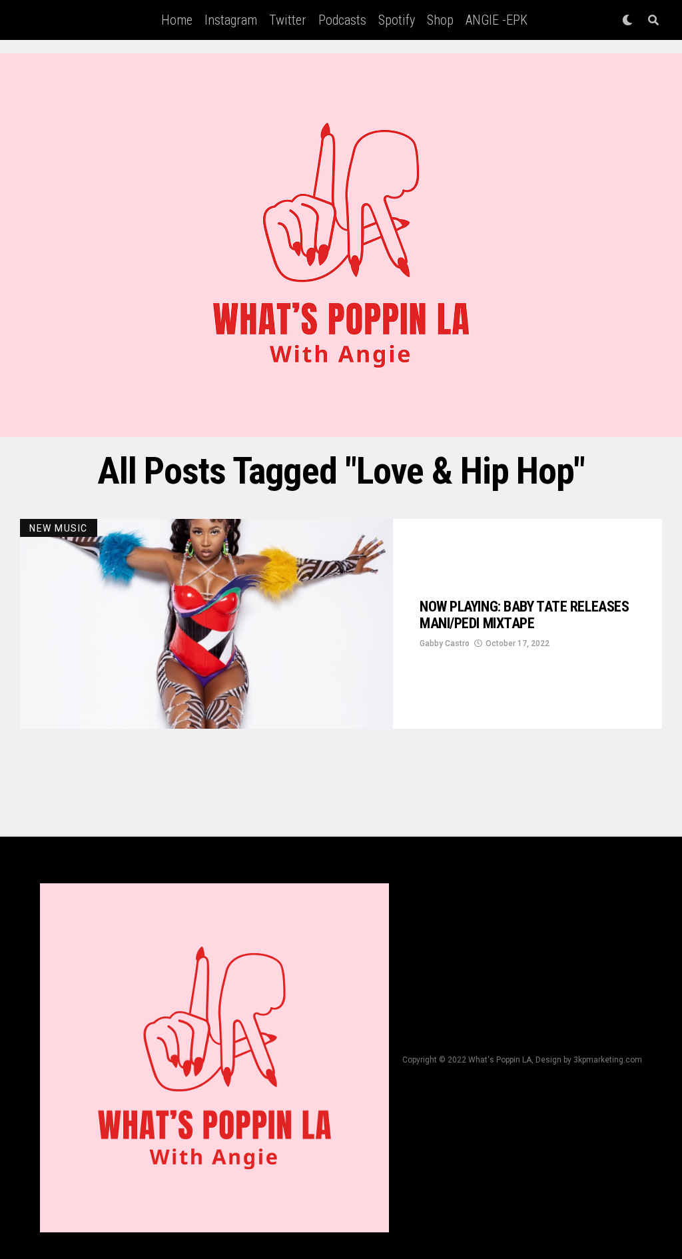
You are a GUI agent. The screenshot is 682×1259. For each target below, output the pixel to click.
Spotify (396, 20)
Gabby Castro (445, 643)
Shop (440, 20)
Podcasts (342, 20)
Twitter (287, 20)
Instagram (230, 20)
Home (176, 20)
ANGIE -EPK (496, 20)
